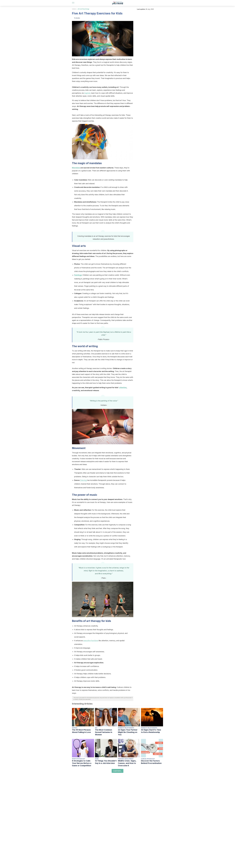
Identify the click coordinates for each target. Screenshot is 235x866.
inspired (87, 93)
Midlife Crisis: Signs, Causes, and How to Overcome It (127, 763)
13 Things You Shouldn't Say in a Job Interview (106, 762)
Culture (74, 9)
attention (123, 387)
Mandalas (76, 168)
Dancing (83, 480)
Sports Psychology (78, 759)
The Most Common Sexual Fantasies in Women (103, 732)
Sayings (74, 728)
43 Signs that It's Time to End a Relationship (151, 731)
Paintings (78, 275)
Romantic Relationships (126, 728)
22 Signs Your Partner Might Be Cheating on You (127, 732)
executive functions (90, 641)
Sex (96, 728)
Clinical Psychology (148, 759)
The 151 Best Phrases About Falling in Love (81, 731)
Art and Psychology (83, 9)
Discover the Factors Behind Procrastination (151, 762)
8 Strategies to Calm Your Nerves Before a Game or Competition (81, 763)
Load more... (117, 771)
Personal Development (125, 759)
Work (97, 759)
